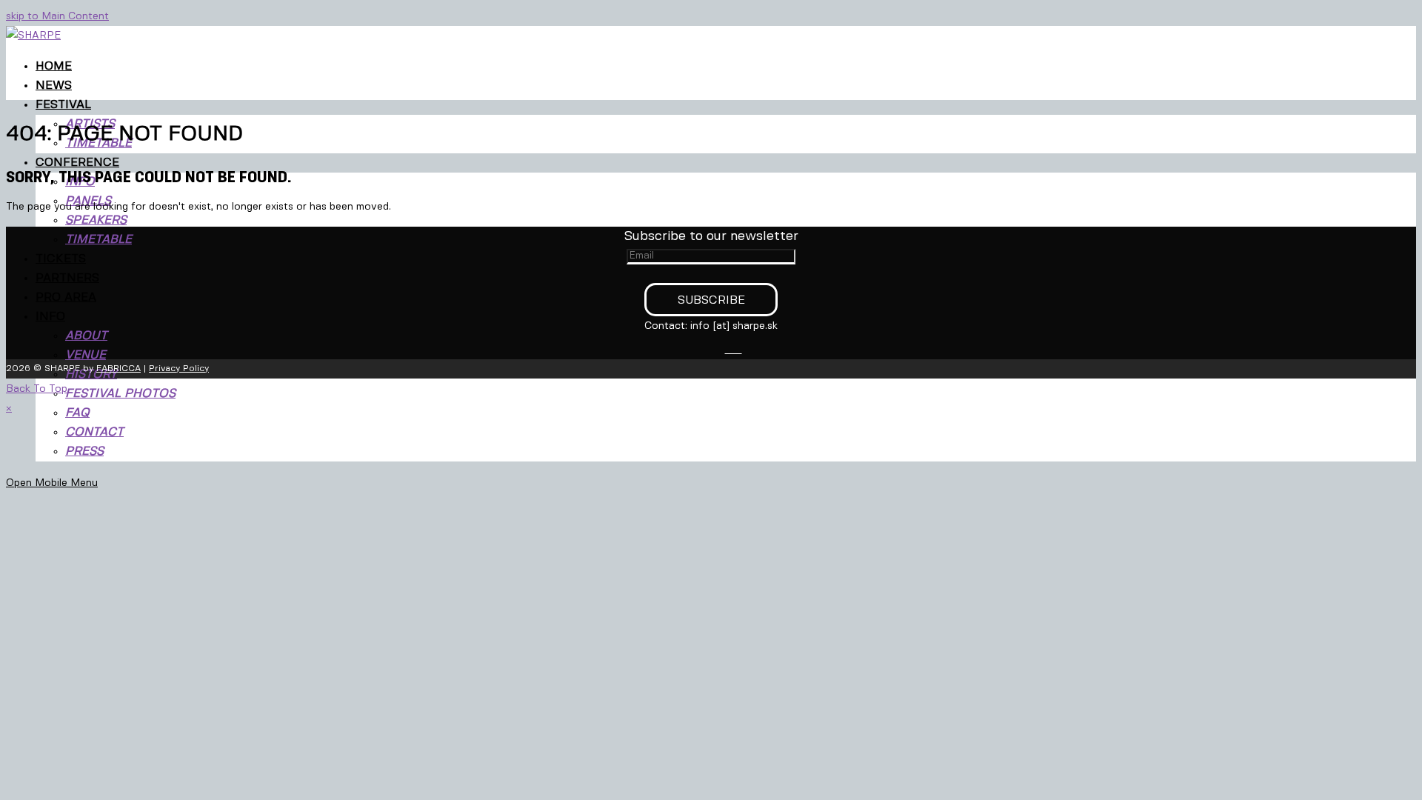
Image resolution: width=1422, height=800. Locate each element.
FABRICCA (118, 368)
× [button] (9, 408)
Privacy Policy (179, 368)
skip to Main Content (57, 16)
